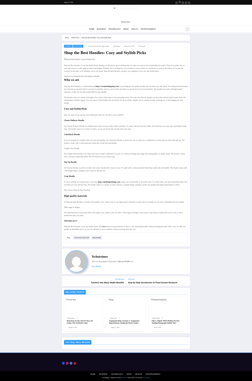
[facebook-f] (176, 3)
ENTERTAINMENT (148, 29)
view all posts (96, 266)
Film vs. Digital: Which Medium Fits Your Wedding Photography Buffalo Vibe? (166, 322)
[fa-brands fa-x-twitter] (179, 2)
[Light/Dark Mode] (187, 29)
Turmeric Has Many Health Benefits (107, 282)
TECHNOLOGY (114, 29)
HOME (91, 29)
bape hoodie (105, 46)
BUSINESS (101, 29)
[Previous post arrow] (65, 281)
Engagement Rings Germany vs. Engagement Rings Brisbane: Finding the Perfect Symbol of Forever (124, 322)
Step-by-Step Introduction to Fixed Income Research (152, 282)
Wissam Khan (156, 318)
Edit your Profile (124, 261)
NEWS (126, 29)
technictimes (116, 46)
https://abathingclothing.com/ (109, 182)
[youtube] (189, 3)
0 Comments (141, 46)
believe (104, 226)
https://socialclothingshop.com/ (107, 86)
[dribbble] (183, 3)
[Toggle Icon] (63, 29)
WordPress (124, 377)
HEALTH (134, 29)
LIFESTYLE (78, 46)
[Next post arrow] (187, 281)
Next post (131, 279)
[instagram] (186, 3)
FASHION (68, 46)
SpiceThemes (146, 377)
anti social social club (94, 46)
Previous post (119, 279)
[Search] (181, 29)
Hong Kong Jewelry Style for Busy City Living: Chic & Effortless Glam (80, 322)
